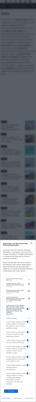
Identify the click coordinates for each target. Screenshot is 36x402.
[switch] (28, 284)
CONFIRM (11, 391)
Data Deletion (6, 398)
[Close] (32, 244)
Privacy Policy (29, 398)
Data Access (18, 398)
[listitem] (18, 279)
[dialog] (18, 321)
